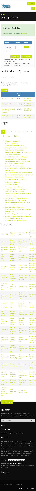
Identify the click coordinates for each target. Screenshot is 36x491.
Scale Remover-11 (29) (22, 365)
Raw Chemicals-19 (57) (4, 357)
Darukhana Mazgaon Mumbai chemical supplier (18, 172)
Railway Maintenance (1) (23, 348)
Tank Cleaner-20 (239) (4, 382)
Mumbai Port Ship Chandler (12, 154)
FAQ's (20, 488)
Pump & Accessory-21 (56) (4, 349)
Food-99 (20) (23, 286)
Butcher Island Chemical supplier (14, 177)
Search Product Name (8, 77)
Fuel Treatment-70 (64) (4, 296)
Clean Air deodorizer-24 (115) (13, 249)
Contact (32, 488)
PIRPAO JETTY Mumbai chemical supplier (16, 148)
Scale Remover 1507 (7, 99)
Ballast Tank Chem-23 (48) (13, 242)
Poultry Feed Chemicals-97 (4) (4, 339)
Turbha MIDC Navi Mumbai (12, 141)
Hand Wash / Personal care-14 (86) (4, 305)
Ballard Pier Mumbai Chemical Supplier (16, 179)
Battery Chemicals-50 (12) (23, 242)
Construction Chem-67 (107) (23, 249)
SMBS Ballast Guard (7, 116)
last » (16, 136)
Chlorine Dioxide (6, 104)
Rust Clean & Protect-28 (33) (4, 365)
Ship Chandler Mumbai (11, 143)
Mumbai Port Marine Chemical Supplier (16, 157)
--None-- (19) (4, 234)
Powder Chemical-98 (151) (23, 339)
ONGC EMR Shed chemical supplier (14, 150)
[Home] (7, 6)
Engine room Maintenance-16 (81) (23, 277)
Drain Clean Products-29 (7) (23, 267)
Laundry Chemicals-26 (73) (13, 313)
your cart (24, 33)
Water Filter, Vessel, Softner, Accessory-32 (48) (4, 391)
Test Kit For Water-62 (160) (13, 382)
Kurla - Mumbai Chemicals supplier (14, 163)
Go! (32, 420)
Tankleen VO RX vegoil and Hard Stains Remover (8, 110)
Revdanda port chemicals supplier (14, 145)
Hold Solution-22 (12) (13, 305)
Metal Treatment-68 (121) (4, 321)
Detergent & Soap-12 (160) (13, 267)
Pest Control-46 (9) (22, 330)
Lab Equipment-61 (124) (4, 313)
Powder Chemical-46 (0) (13, 339)
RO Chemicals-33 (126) (23, 357)
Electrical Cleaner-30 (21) (4, 277)
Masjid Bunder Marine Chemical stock (15, 159)
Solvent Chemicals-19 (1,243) (13, 374)
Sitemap (26, 488)
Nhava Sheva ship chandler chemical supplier (18, 152)
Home (3, 14)
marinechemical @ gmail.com (18, 463)
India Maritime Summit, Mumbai (14, 166)
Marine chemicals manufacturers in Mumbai (17, 161)
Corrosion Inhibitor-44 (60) (23, 257)
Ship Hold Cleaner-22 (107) (4, 374)
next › (9, 136)
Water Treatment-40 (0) (13, 391)
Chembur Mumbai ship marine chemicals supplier (19, 175)
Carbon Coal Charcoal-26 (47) (4, 249)
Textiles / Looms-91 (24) (22, 382)
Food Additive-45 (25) (13, 287)
